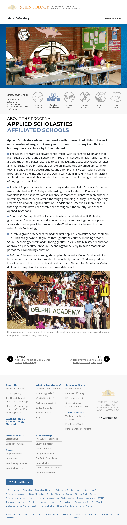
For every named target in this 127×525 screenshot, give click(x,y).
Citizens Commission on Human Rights (74, 506)
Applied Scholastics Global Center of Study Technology (33, 361)
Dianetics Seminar (74, 388)
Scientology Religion (65, 490)
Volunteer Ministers (45, 472)
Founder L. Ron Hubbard (48, 388)
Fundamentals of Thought (78, 428)
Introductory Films (14, 468)
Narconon (44, 502)
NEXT (99, 357)
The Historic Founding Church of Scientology (17, 400)
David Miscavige (36, 494)
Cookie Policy (93, 514)
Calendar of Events (15, 443)
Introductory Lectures (16, 463)
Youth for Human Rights (43, 506)
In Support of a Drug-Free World (87, 502)
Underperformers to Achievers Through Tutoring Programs (85, 361)
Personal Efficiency (74, 393)
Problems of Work (74, 424)
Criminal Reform (44, 448)
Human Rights (42, 462)
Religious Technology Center (59, 494)
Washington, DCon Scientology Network (15, 422)
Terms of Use (107, 514)
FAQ (38, 417)
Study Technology (44, 443)
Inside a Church (43, 412)
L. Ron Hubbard (13, 490)
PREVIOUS (20, 357)
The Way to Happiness (47, 438)
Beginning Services (76, 385)
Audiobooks (12, 458)
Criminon (33, 502)
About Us (11, 385)
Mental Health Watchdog (48, 467)
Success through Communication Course (77, 405)
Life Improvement (74, 398)
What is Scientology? (48, 385)
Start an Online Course (85, 494)
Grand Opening (13, 393)
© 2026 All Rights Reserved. (38, 515)
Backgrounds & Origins (47, 403)
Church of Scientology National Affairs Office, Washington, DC (17, 409)
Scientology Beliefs (45, 393)
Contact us (109, 417)
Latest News (12, 438)
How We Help (19, 18)
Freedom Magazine (86, 498)
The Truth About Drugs (47, 458)
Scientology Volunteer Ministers (20, 498)
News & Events (15, 435)
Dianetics (27, 490)
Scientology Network (44, 490)
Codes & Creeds (44, 407)
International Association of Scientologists (55, 498)
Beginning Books (14, 453)
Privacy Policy (80, 514)
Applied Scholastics (61, 502)
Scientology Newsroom (16, 494)
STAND (101, 498)
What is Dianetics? (45, 398)
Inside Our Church (15, 388)
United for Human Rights (17, 506)
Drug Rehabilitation (45, 453)
